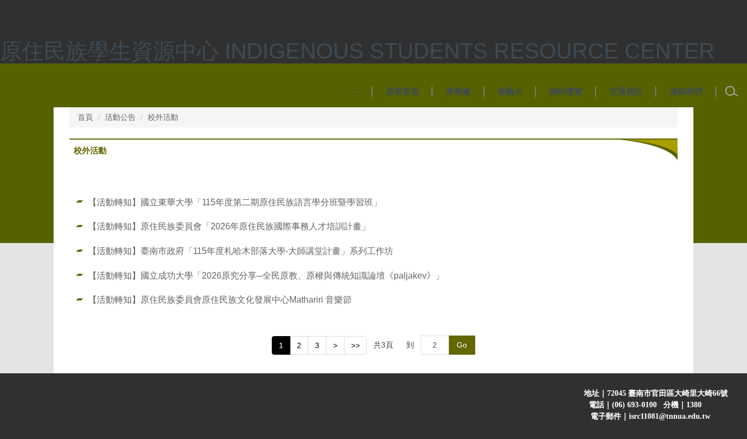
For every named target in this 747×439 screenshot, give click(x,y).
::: (355, 91)
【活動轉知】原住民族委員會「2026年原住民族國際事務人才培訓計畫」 (229, 226)
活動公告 (120, 117)
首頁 (85, 117)
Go (462, 344)
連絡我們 (686, 91)
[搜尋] (732, 91)
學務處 (458, 91)
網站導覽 (566, 91)
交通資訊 (626, 91)
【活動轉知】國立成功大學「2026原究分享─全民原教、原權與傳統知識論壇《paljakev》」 (266, 275)
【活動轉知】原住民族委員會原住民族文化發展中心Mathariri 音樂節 (220, 299)
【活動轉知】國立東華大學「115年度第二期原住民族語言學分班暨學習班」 (235, 202)
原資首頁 (402, 91)
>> (355, 345)
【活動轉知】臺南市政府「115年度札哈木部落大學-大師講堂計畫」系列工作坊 (240, 251)
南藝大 (510, 91)
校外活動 (163, 117)
